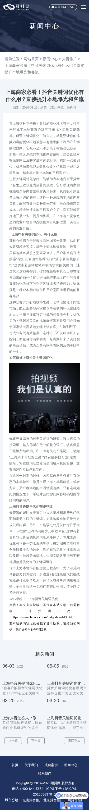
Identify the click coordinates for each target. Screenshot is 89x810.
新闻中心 (50, 59)
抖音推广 (69, 59)
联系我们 (44, 773)
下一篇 (36, 740)
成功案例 (51, 765)
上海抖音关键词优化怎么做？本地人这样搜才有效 (67, 718)
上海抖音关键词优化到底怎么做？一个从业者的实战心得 (67, 683)
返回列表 (74, 740)
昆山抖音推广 (32, 800)
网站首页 (31, 59)
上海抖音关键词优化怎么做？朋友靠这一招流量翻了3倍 (22, 683)
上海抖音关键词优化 (27, 234)
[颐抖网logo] (16, 7)
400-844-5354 (64, 7)
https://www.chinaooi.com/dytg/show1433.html (43, 617)
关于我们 (31, 765)
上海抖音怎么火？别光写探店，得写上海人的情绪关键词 (22, 718)
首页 (15, 765)
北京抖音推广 (53, 800)
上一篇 (13, 740)
